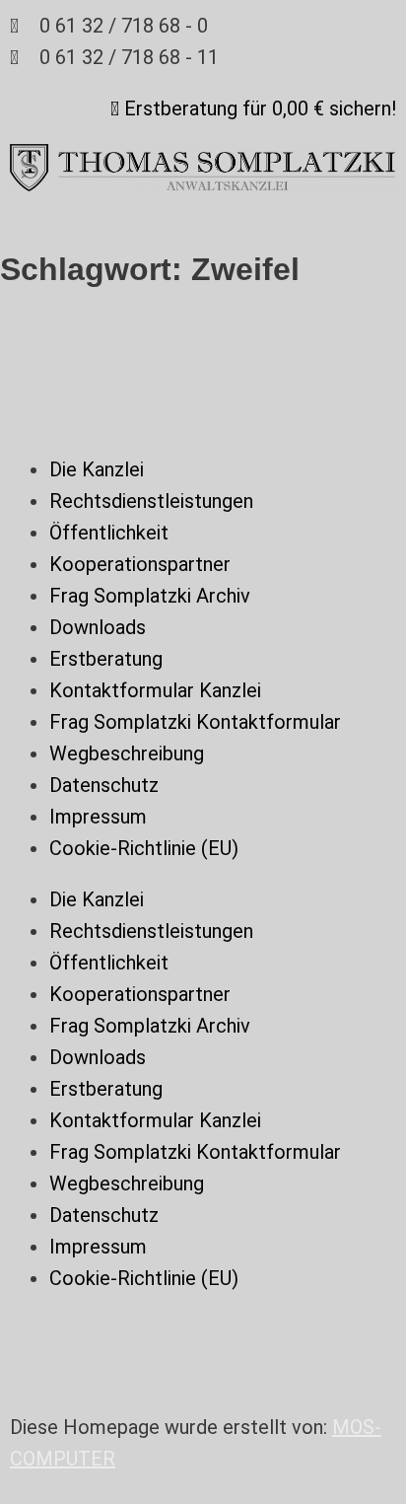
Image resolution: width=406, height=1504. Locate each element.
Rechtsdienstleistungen (151, 501)
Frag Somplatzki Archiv (149, 596)
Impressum (98, 816)
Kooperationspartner (140, 564)
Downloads (97, 627)
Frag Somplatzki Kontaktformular (195, 722)
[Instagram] (88, 1338)
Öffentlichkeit (109, 532)
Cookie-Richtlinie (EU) (143, 848)
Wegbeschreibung (126, 753)
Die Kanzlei (96, 469)
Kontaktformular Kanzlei (155, 690)
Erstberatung (106, 659)
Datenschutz (104, 785)
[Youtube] (34, 1338)
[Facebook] (143, 1338)
